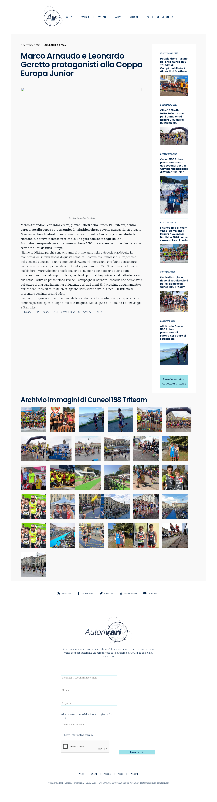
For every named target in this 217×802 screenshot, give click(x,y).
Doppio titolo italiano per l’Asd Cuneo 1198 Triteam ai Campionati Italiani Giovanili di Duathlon (174, 65)
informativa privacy (82, 734)
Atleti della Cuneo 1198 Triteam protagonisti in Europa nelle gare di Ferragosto (173, 333)
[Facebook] (153, 17)
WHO (69, 17)
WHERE (134, 17)
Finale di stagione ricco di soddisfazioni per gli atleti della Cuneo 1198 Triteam (174, 282)
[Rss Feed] (149, 17)
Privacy (165, 782)
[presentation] (85, 747)
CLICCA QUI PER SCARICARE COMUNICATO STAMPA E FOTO (61, 312)
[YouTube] (168, 17)
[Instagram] (163, 17)
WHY (118, 17)
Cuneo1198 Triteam (55, 45)
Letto (78, 734)
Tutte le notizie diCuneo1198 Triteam (174, 381)
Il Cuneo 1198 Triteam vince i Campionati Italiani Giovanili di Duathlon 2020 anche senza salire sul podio (174, 234)
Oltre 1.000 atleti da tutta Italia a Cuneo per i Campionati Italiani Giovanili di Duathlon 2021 (172, 117)
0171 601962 (135, 782)
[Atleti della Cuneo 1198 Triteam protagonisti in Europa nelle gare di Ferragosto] (174, 353)
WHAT (85, 17)
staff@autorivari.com (151, 782)
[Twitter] (158, 17)
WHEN (102, 17)
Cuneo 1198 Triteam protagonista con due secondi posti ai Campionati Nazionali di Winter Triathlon (174, 166)
